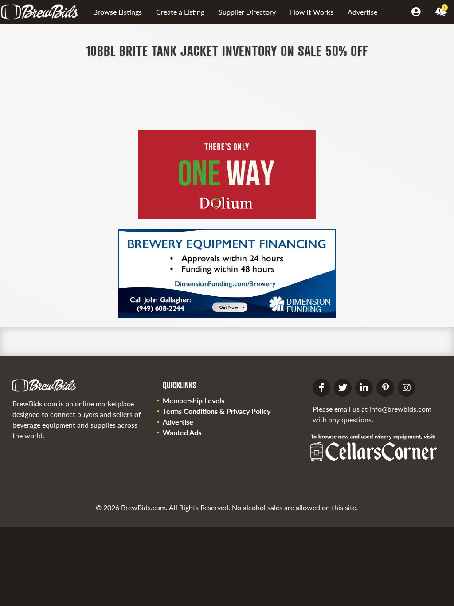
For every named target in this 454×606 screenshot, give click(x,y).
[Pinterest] (385, 388)
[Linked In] (364, 388)
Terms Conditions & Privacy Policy (216, 411)
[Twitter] (343, 388)
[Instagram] (406, 388)
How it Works (311, 12)
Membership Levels (193, 400)
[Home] (43, 12)
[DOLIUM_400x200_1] (227, 216)
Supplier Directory (247, 12)
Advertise (362, 12)
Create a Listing (180, 12)
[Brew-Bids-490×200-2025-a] (227, 315)
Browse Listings (117, 12)
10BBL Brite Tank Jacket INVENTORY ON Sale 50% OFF (227, 50)
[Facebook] (321, 388)
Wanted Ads (182, 432)
